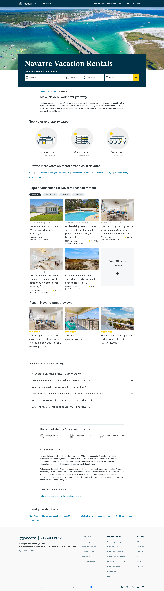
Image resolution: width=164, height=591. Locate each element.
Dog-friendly (50, 194)
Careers (140, 552)
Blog (139, 557)
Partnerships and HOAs (116, 552)
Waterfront (101, 173)
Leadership (141, 547)
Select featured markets (116, 557)
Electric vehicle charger (46, 173)
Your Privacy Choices (83, 587)
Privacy (48, 587)
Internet (78, 194)
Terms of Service (58, 587)
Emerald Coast (67, 516)
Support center (88, 552)
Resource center (113, 566)
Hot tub (65, 194)
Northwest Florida (105, 516)
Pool (31, 173)
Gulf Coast (34, 516)
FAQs (109, 576)
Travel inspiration (89, 547)
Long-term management (116, 561)
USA (49, 92)
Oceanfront (77, 173)
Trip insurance (87, 557)
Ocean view (64, 173)
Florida (56, 92)
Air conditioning (122, 173)
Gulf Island (120, 516)
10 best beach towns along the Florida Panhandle (60, 496)
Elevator (33, 177)
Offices (140, 566)
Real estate (111, 571)
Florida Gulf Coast (50, 516)
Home (42, 92)
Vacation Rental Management (105, 3)
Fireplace (43, 177)
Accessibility (70, 587)
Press (139, 561)
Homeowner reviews (114, 547)
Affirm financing (88, 561)
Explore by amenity (89, 542)
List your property (114, 542)
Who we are (141, 542)
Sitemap (39, 587)
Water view (89, 173)
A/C (110, 173)
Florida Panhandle (85, 516)
